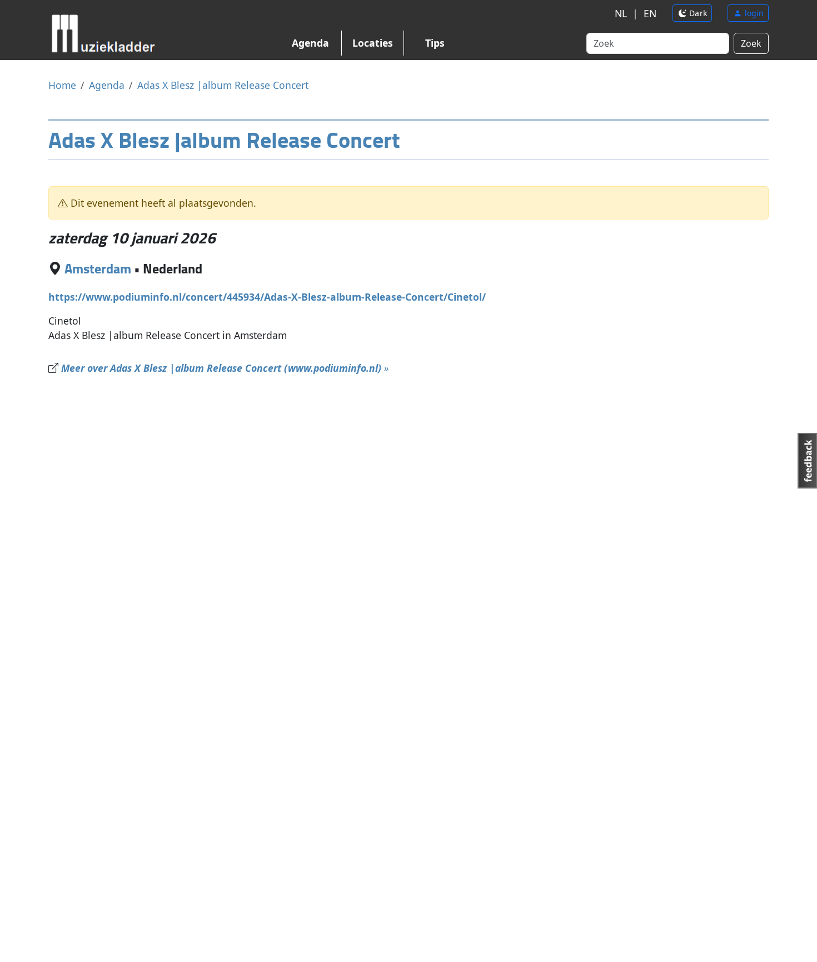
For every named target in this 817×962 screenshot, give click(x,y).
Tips (435, 42)
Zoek (751, 43)
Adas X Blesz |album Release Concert (222, 85)
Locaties (372, 42)
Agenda (310, 42)
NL (621, 13)
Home (62, 85)
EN (650, 13)
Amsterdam (97, 268)
